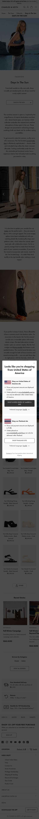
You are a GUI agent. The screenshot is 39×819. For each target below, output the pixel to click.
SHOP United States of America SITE (19, 403)
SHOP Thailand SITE (19, 440)
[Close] (34, 363)
